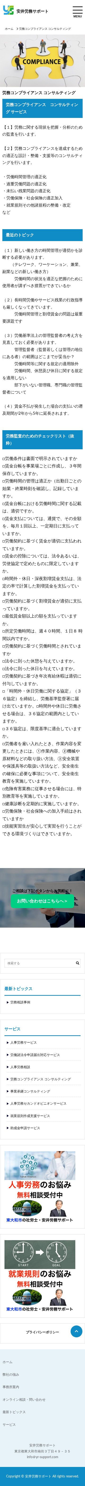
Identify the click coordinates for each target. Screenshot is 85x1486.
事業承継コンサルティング (30, 1091)
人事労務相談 (20, 1067)
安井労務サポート (33, 11)
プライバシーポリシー (42, 1332)
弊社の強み (11, 1374)
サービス (9, 1424)
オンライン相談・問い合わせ (24, 1399)
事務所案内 (11, 1387)
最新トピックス (14, 1412)
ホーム (9, 28)
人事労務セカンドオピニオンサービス (38, 1103)
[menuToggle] (78, 10)
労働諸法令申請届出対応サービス (35, 1055)
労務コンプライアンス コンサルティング (40, 1079)
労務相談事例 (20, 1002)
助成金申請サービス (25, 1128)
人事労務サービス (23, 1042)
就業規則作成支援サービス (30, 1116)
